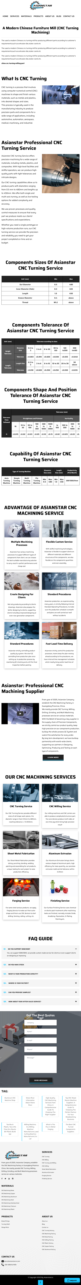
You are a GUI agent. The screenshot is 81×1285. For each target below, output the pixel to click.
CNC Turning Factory (48, 1230)
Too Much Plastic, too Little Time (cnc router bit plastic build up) (10, 1129)
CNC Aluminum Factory (49, 1249)
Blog (43, 1224)
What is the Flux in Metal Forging (50, 1126)
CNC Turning (45, 1157)
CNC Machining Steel (7, 1200)
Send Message (41, 1080)
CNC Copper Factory (48, 1246)
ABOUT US (49, 16)
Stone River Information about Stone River (30, 1101)
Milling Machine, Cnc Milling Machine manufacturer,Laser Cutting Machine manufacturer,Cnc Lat (31, 1131)
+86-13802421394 (10, 1265)
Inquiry (73, 1280)
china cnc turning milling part (12, 63)
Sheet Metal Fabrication (21, 853)
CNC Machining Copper (8, 1193)
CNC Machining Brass (7, 1190)
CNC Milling (45, 1160)
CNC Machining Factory (49, 1234)
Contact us (45, 1227)
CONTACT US (68, 16)
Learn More (53, 757)
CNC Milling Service (60, 806)
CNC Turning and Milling (49, 1163)
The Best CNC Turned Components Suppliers (71, 1128)
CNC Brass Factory (47, 1237)
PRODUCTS (38, 16)
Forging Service (21, 901)
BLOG (58, 16)
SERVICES (14, 16)
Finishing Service (60, 901)
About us (44, 1221)
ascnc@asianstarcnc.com (12, 1261)
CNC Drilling (45, 1166)
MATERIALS (26, 16)
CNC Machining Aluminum (9, 1197)
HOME (5, 16)
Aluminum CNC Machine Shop (9, 1099)
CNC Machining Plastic (7, 1209)
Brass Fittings (5, 1221)
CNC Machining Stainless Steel (10, 1203)
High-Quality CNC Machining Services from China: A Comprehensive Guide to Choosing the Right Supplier (50, 1106)
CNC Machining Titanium (8, 1206)
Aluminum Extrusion (60, 853)
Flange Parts (5, 1227)
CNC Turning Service (21, 806)
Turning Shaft (5, 1224)
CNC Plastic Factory (47, 1243)
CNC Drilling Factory (48, 1240)
